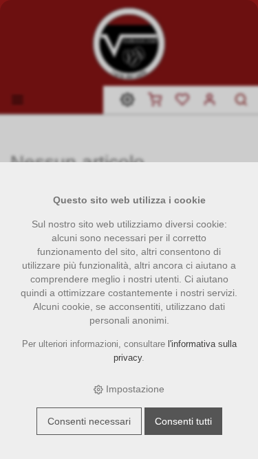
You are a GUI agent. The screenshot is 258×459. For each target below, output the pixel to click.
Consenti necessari (89, 421)
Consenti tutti (183, 421)
